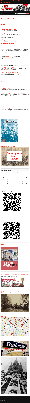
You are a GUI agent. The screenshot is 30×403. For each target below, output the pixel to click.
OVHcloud (2, 41)
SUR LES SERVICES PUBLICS (5, 83)
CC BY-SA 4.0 (10, 56)
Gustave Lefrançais (6, 69)
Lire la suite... (3, 81)
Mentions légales (2, 400)
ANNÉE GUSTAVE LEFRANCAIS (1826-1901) (7, 67)
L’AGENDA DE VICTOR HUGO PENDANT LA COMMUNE (9, 72)
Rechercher (27, 13)
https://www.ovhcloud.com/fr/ (14, 41)
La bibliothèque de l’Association (5, 108)
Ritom (7, 56)
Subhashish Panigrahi (9, 57)
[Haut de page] (28, 401)
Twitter (6, 58)
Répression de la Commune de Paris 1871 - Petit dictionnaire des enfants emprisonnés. (13, 93)
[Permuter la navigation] (1, 13)
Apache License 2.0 (10, 58)
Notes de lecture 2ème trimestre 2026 (6, 88)
